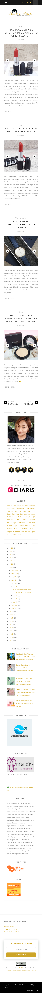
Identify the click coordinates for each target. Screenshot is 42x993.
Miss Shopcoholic (10, 926)
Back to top (32, 991)
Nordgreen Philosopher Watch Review (21, 224)
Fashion (32, 508)
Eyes (13, 508)
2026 (11, 548)
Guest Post (11, 514)
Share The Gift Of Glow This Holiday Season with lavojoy (24, 703)
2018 (11, 615)
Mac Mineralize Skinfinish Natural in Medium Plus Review (21, 318)
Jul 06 (15, 599)
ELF (8, 508)
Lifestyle (27, 517)
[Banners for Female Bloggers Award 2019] (20, 790)
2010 (11, 640)
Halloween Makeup (29, 514)
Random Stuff (18, 531)
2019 (11, 611)
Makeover (32, 519)
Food (15, 511)
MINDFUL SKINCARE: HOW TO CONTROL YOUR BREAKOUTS (24, 681)
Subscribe (21, 955)
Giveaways (31, 511)
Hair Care (19, 514)
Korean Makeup (18, 517)
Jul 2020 (14, 583)
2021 (11, 564)
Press (24, 528)
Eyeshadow (20, 508)
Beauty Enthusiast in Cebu (13, 932)
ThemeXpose (26, 985)
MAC (24, 519)
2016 (11, 621)
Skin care (17, 534)
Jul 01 (15, 602)
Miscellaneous (21, 218)
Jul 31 (15, 586)
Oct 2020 (15, 573)
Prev (7, 60)
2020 (11, 567)
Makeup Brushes (27, 523)
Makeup (11, 522)
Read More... (10, 111)
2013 (11, 631)
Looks (18, 519)
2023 (11, 558)
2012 (11, 634)
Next (34, 60)
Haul (9, 517)
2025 (11, 551)
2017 (11, 618)
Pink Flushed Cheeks (11, 929)
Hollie (21, 968)
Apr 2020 (15, 605)
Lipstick (21, 125)
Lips (21, 26)
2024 (11, 554)
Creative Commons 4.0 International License (21, 971)
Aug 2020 (15, 580)
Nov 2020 (15, 570)
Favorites (10, 511)
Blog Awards (20, 505)
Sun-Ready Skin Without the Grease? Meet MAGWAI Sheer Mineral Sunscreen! (25, 657)
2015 (11, 624)
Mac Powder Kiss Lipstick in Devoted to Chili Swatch (21, 32)
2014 (11, 627)
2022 (11, 561)
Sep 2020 (15, 577)
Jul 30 (15, 595)
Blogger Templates (9, 985)
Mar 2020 (15, 608)
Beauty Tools (11, 505)
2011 (11, 637)
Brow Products (30, 505)
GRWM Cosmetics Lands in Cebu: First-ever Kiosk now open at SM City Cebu (25, 692)
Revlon (27, 531)
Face (21, 312)
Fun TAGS (22, 511)
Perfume (17, 529)
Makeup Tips (12, 526)
